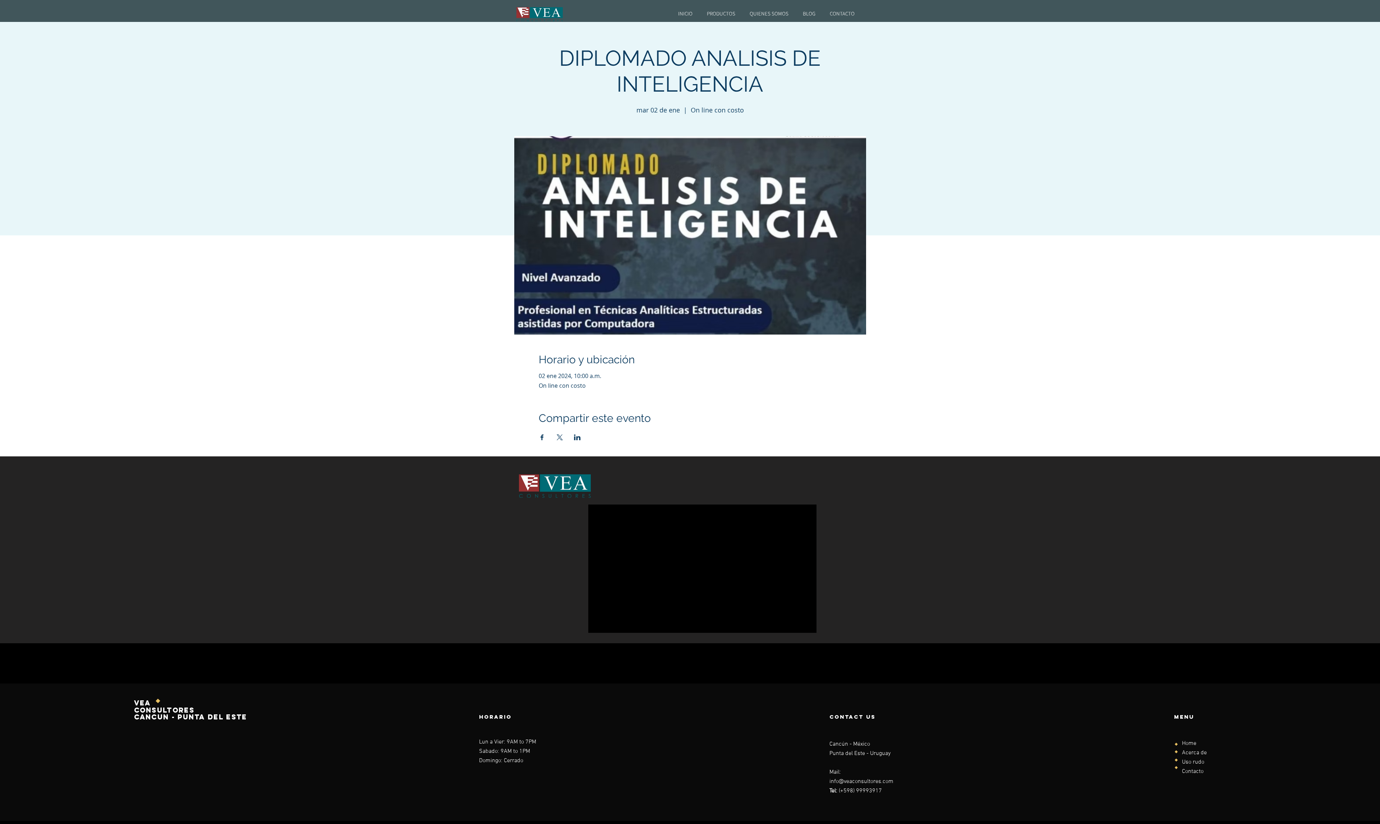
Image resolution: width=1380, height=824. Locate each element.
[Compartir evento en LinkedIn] (577, 437)
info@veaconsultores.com (861, 781)
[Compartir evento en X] (559, 437)
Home (1189, 743)
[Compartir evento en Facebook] (542, 437)
